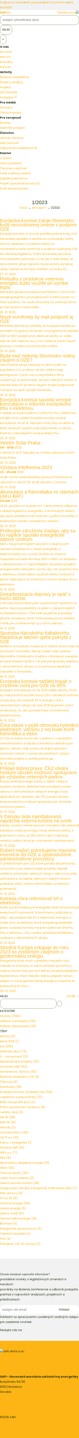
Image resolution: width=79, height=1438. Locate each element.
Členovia (9, 1082)
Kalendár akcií (13, 1051)
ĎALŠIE (73, 996)
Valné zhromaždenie (17, 1178)
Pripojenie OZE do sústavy (20, 1244)
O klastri (5, 158)
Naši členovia (9, 143)
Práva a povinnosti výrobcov (22, 1107)
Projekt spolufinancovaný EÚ (20, 183)
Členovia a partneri (13, 168)
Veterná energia (15, 1203)
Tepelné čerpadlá (15, 1234)
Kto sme (6, 52)
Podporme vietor (12, 2)
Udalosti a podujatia (18, 1021)
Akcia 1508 (9, 1041)
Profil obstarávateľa (14, 189)
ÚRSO (7, 1168)
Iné (6, 1046)
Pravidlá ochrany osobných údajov (24, 1422)
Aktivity (7, 1036)
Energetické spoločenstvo (21, 1229)
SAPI (3, 13)
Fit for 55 (9, 1198)
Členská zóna (66, 13)
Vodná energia (13, 1208)
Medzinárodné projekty (19, 1062)
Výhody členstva (11, 138)
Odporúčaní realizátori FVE (18, 148)
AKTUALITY (39, 208)
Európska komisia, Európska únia (26, 1092)
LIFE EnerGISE (8, 92)
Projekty (5, 87)
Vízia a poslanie (11, 163)
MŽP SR (8, 1122)
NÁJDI (4, 996)
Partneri (5, 67)
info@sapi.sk (8, 1402)
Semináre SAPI (13, 1067)
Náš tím (5, 57)
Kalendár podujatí (12, 128)
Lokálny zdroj (11, 1112)
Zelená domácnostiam (20, 1183)
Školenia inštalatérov (14, 77)
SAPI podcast (34, 2)
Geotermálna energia (18, 1218)
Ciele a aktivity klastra (15, 173)
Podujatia (7, 97)
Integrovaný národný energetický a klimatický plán (38, 1188)
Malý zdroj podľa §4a (17, 1102)
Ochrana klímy (14, 1132)
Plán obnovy (11, 1193)
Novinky (5, 123)
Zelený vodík (12, 1213)
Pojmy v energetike (16, 1143)
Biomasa (8, 1224)
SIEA (5, 1158)
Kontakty (6, 62)
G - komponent (14, 1056)
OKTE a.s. (9, 1137)
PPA (5, 1239)
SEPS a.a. (8, 1153)
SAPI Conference (56, 2)
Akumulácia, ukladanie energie (24, 1163)
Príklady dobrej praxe (18, 1026)
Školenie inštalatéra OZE (19, 1077)
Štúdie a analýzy (11, 82)
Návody (8, 1127)
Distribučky (11, 1087)
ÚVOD (23, 208)
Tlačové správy (10, 113)
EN (9, 13)
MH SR (7, 1117)
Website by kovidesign (15, 1427)
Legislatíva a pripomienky (21, 1097)
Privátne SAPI (12, 1148)
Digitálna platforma (14, 178)
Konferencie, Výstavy (18, 1072)
